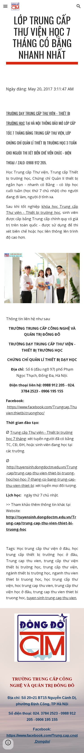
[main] (42, 39)
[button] (5, 6)
